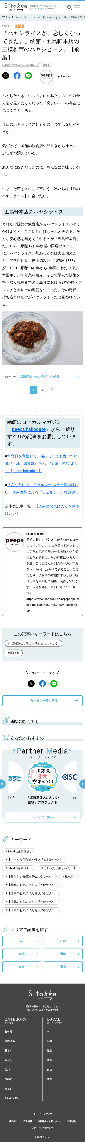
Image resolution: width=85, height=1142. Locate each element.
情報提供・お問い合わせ (50, 1121)
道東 (22, 966)
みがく (8, 1060)
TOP (4, 17)
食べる (15, 17)
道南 (63, 954)
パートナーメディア (42, 1114)
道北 (22, 954)
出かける (10, 1040)
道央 (63, 966)
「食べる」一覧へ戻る (42, 700)
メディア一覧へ (42, 817)
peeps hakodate (29, 429)
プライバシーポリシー (42, 1127)
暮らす (8, 1050)
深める (8, 1079)
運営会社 (13, 1121)
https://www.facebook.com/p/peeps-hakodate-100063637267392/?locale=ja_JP (53, 604)
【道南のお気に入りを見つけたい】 (21, 64)
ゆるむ (8, 1088)
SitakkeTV (11, 1098)
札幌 (63, 941)
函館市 (46, 64)
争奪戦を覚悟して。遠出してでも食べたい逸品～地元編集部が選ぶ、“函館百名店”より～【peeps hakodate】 (41, 463)
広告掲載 (27, 1121)
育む (7, 1069)
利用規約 (71, 1121)
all (22, 941)
